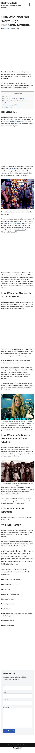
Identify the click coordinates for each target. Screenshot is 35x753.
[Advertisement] (17, 52)
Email (5, 692)
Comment (6, 707)
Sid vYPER (6, 28)
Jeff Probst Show (20, 230)
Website (5, 700)
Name (5, 685)
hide (20, 93)
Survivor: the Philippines (14, 223)
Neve (10, 745)
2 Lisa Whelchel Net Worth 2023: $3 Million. (14, 98)
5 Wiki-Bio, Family (8, 107)
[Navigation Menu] (31, 4)
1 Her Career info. (7, 96)
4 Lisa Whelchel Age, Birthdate (11, 105)
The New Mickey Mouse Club (17, 121)
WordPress (23, 745)
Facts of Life (11, 168)
